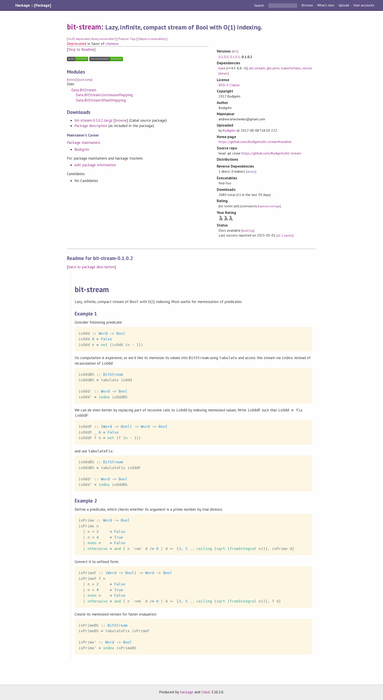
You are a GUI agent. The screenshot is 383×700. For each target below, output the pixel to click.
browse (121, 120)
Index (71, 80)
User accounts (363, 5)
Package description (90, 125)
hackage (186, 692)
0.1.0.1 (235, 57)
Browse (307, 5)
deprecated (83, 39)
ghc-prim (273, 68)
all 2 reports (284, 235)
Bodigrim (81, 149)
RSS (235, 51)
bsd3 (71, 39)
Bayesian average (269, 206)
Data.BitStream (83, 90)
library (94, 39)
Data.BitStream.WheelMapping (101, 100)
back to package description (91, 266)
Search (259, 5)
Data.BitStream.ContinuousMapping (104, 94)
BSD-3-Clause (229, 85)
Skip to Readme (81, 49)
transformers (291, 68)
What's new (325, 5)
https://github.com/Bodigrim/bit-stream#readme (255, 141)
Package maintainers (83, 142)
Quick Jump (84, 80)
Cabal (205, 692)
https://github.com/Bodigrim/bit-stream (271, 153)
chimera (112, 43)
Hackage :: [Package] (33, 5)
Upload (343, 5)
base (222, 68)
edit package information (95, 164)
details (223, 73)
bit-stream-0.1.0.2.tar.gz (93, 120)
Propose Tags (127, 39)
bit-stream (84, 26)
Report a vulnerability (152, 39)
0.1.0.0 (224, 57)
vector (307, 68)
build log (247, 231)
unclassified (107, 39)
